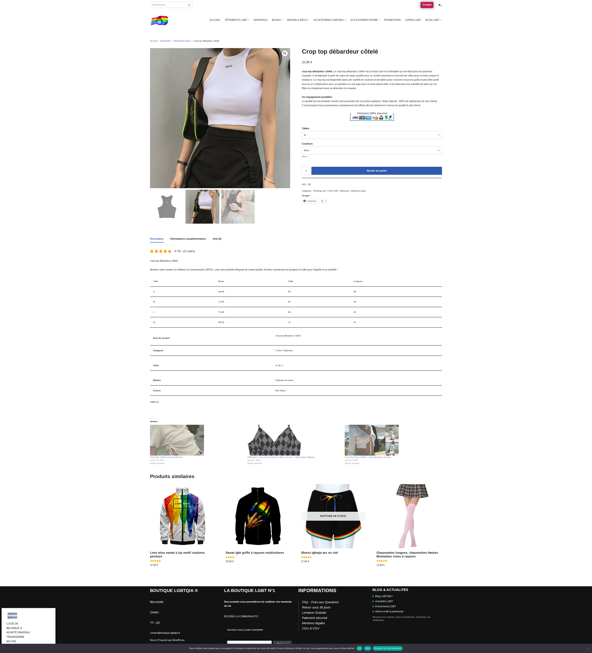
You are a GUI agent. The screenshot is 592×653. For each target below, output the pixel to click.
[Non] (588, 648)
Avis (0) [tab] (217, 238)
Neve (153, 640)
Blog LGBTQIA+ (384, 596)
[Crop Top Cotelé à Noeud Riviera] (197, 440)
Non (368, 648)
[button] (248, 19)
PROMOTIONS (392, 20)
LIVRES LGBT (413, 20)
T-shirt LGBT (332, 191)
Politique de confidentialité (387, 648)
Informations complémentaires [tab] (188, 238)
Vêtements (165, 41)
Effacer (305, 157)
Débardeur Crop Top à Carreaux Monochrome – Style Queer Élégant (281, 457)
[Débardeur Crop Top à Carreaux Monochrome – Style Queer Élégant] (294, 440)
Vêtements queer (182, 41)
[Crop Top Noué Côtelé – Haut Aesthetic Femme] (392, 440)
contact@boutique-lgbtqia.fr (165, 633)
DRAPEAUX (261, 20)
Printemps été (319, 191)
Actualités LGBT (384, 601)
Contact (154, 612)
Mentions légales (313, 623)
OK (359, 648)
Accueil (153, 41)
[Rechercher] (189, 5)
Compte (427, 4)
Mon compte (156, 601)
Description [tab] (157, 238)
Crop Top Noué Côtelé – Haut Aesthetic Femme (368, 457)
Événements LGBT (385, 606)
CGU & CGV (310, 628)
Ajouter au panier (377, 170)
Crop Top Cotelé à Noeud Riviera (166, 457)
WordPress (178, 640)
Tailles (305, 128)
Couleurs (307, 143)
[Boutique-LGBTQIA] (159, 20)
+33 (157, 622)
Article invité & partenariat (389, 611)
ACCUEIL (215, 20)
